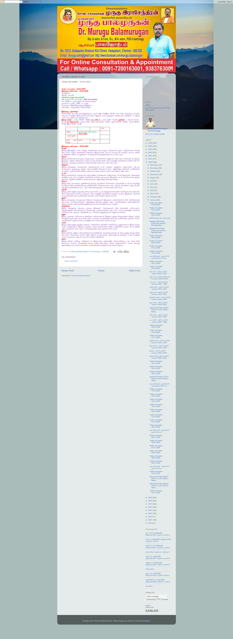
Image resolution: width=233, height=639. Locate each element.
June (152, 184)
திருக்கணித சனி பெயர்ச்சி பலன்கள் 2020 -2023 (159, 357)
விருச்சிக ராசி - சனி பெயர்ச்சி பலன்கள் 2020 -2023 (160, 298)
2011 (150, 523)
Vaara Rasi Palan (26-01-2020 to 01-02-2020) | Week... (159, 310)
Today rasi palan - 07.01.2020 (156, 447)
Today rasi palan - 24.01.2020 (156, 267)
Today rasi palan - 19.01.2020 (156, 367)
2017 (150, 504)
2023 (150, 152)
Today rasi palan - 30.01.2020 (156, 214)
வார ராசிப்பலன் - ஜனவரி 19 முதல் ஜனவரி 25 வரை (159, 385)
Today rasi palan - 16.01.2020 (156, 395)
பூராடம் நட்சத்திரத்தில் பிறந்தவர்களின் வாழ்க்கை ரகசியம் (158, 574)
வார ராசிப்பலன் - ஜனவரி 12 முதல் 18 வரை (159, 431)
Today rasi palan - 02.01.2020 (156, 492)
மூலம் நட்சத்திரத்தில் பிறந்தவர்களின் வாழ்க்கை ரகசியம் (158, 540)
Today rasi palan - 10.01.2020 (156, 426)
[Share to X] (123, 251)
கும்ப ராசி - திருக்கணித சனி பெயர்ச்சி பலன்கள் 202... (160, 278)
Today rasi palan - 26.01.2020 (156, 252)
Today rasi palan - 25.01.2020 (156, 262)
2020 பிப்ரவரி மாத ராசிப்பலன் (160, 218)
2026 (150, 143)
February (154, 197)
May (152, 187)
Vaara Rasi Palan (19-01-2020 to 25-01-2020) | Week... (159, 379)
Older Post (134, 270)
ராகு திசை (149, 586)
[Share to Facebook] (125, 251)
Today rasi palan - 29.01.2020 (156, 236)
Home (101, 270)
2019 (150, 497)
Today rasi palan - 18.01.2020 (156, 372)
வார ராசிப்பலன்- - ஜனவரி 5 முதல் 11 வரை (159, 467)
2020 (150, 162)
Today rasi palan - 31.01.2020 (156, 209)
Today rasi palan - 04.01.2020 (156, 462)
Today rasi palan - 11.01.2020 (156, 421)
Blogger (147, 621)
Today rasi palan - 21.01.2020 (156, 336)
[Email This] (118, 251)
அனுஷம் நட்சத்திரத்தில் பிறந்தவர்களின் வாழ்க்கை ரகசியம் (158, 564)
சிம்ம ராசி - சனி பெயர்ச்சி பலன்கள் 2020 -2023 (159, 316)
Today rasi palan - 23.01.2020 (156, 326)
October (153, 171)
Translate (164, 599)
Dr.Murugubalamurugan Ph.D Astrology (157, 130)
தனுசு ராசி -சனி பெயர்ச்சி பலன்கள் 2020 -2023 (159, 293)
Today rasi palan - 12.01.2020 (156, 416)
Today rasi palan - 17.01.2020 (156, 390)
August (153, 178)
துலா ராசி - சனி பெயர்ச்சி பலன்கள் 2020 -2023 (158, 303)
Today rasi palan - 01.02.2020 (156, 204)
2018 (150, 501)
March (152, 193)
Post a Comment (71, 261)
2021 (150, 159)
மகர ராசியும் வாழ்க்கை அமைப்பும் (157, 552)
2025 (150, 146)
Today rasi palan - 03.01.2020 (156, 472)
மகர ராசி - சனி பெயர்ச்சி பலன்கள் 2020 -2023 (159, 283)
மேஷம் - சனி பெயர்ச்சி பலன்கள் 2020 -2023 (158, 352)
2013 (150, 517)
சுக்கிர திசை (150, 569)
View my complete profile (155, 134)
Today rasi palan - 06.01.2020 (156, 452)
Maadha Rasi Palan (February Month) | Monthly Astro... (158, 223)
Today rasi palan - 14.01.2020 (156, 405)
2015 (150, 510)
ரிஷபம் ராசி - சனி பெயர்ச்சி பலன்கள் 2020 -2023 (159, 347)
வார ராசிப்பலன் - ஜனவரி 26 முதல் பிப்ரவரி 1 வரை (159, 257)
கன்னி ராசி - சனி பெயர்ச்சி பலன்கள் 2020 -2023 (159, 288)
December (154, 165)
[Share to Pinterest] (128, 251)
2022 (150, 156)
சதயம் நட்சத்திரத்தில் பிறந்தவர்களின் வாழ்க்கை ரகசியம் (158, 557)
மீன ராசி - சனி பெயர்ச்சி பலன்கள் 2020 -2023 (158, 273)
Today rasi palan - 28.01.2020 (156, 242)
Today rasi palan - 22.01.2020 (156, 331)
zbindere (130, 621)
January (153, 200)
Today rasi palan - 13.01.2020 (156, 410)
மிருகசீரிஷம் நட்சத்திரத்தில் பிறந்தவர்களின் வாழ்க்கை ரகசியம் (158, 581)
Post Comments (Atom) (81, 276)
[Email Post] (114, 251)
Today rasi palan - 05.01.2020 (156, 457)
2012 (150, 520)
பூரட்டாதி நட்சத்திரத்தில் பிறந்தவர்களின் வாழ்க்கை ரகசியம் (158, 534)
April (152, 190)
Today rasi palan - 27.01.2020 (156, 247)
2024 (150, 149)
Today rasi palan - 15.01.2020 (156, 400)
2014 (150, 513)
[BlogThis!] (121, 251)
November (154, 168)
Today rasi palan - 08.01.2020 (156, 441)
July (152, 181)
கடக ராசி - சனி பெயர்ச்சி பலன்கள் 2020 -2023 (159, 321)
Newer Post (68, 270)
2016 (150, 507)
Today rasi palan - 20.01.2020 (156, 362)
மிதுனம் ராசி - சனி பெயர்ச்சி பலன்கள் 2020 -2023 (160, 341)
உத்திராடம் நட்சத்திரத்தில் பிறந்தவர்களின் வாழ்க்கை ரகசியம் (158, 546)
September (154, 174)
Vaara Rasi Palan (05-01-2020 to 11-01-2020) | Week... (159, 478)
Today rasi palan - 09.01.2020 (156, 436)
